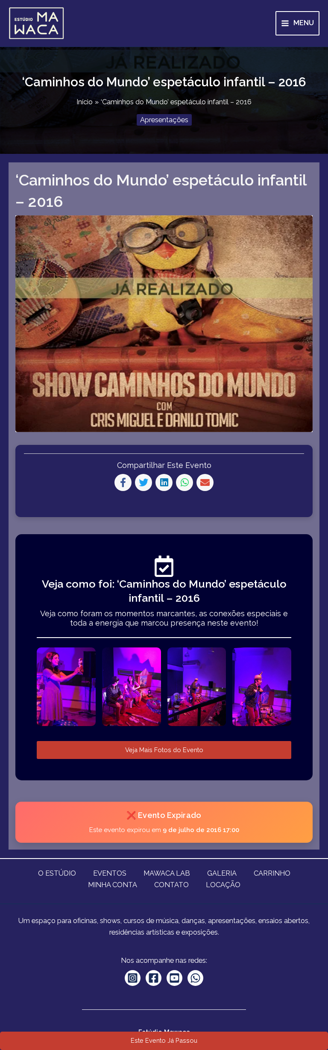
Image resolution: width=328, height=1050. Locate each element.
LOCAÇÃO (223, 885)
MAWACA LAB (167, 873)
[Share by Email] (205, 482)
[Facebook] (153, 978)
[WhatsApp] (195, 978)
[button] (164, 1041)
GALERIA (222, 873)
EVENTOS (109, 873)
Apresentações (164, 120)
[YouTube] (174, 978)
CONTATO (171, 885)
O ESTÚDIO (57, 873)
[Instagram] (133, 978)
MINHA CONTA (112, 885)
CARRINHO (272, 873)
